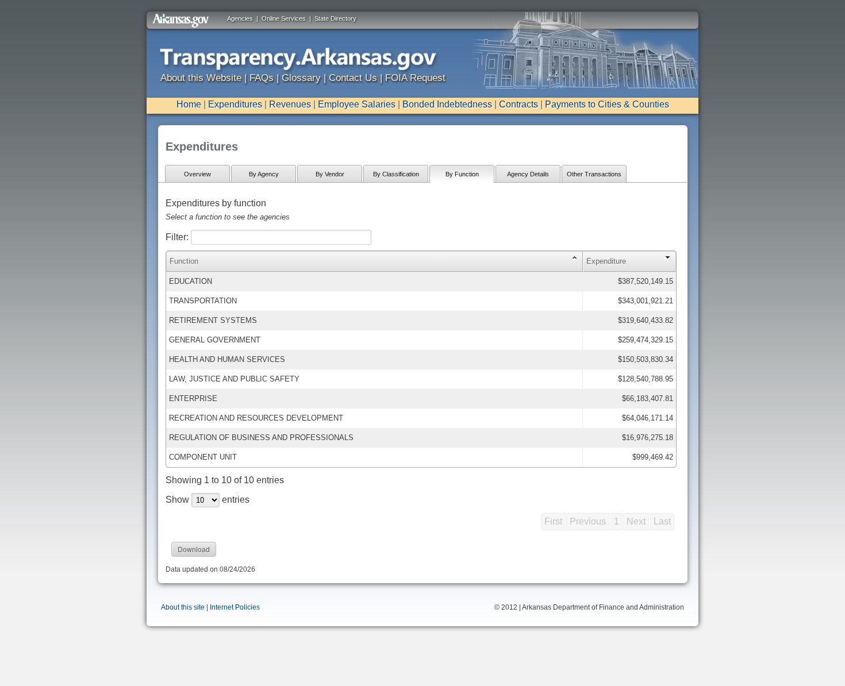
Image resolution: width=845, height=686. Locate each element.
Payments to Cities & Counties (607, 104)
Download (194, 549)
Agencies (240, 18)
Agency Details (528, 174)
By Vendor (330, 174)
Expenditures (235, 104)
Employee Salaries (356, 104)
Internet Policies (235, 607)
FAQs (261, 77)
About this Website (200, 77)
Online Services (284, 18)
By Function (462, 174)
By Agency (264, 174)
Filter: (178, 237)
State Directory (335, 18)
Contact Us (353, 77)
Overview (197, 174)
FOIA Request (415, 77)
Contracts (518, 104)
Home (188, 104)
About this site (183, 607)
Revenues (290, 104)
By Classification (396, 174)
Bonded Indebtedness (447, 104)
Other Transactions (594, 174)
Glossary (301, 77)
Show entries (207, 499)
